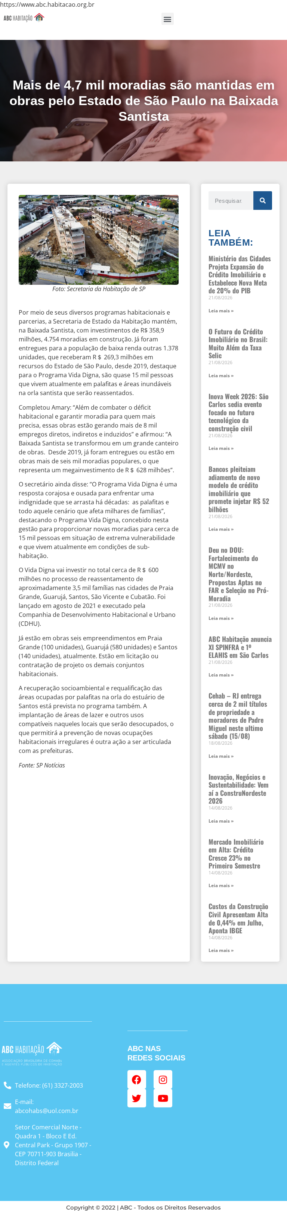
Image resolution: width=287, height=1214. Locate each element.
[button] (167, 19)
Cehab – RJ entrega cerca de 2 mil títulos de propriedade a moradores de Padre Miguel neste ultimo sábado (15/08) (238, 716)
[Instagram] (163, 1079)
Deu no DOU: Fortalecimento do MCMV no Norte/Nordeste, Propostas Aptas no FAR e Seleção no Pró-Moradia (239, 574)
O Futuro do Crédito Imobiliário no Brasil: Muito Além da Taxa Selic (238, 343)
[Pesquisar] (262, 200)
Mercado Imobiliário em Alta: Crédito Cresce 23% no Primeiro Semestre (236, 854)
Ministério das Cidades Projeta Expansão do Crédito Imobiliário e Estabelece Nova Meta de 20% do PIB (240, 274)
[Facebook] (136, 1079)
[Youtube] (163, 1098)
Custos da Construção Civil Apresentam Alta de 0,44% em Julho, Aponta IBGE (238, 918)
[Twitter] (136, 1098)
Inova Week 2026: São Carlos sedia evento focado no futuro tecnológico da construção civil (239, 412)
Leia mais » (221, 311)
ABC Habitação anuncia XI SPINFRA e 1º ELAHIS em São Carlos (240, 647)
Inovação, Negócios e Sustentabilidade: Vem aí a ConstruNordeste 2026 (239, 789)
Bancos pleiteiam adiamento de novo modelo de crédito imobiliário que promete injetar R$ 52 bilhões (239, 489)
